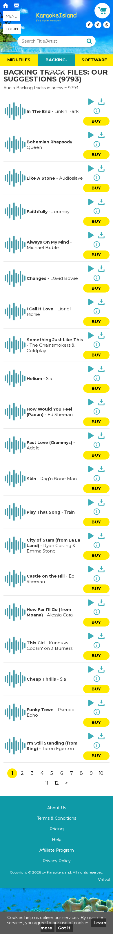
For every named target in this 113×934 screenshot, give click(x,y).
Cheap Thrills (41, 679)
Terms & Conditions (56, 818)
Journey (61, 211)
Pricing (57, 829)
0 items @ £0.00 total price (98, 24)
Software (94, 59)
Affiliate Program (56, 850)
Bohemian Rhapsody (49, 142)
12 (56, 783)
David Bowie (64, 278)
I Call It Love (40, 309)
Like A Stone (41, 178)
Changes (36, 278)
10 (101, 773)
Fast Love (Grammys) (49, 442)
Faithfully (37, 211)
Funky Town (40, 709)
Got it (64, 928)
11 (46, 783)
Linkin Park (66, 111)
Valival (104, 879)
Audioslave (71, 178)
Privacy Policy (57, 860)
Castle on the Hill (46, 576)
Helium (34, 378)
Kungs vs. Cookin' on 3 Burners (49, 645)
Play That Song (43, 512)
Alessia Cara (60, 615)
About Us (56, 807)
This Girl (36, 643)
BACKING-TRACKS (56, 61)
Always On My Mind (48, 242)
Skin (31, 478)
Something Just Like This (55, 339)
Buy (96, 121)
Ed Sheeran (60, 414)
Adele (33, 448)
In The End (38, 111)
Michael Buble (43, 247)
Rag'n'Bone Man (58, 478)
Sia (49, 378)
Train (69, 512)
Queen (34, 147)
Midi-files (18, 59)
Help (56, 839)
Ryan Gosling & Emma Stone (51, 548)
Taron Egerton (58, 748)
